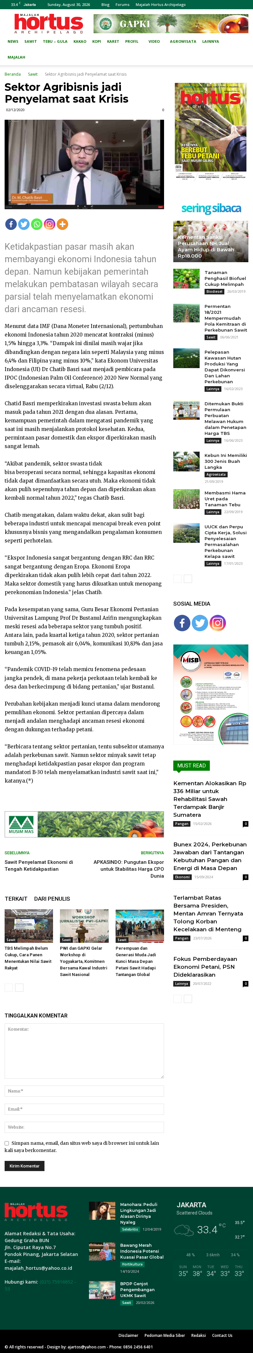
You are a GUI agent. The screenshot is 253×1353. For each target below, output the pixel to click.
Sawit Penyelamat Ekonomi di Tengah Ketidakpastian (39, 865)
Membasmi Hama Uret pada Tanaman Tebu (225, 498)
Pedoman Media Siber (165, 1335)
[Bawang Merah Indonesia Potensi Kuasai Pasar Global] (102, 1251)
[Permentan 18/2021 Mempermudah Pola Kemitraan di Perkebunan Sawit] (186, 312)
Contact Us (222, 1335)
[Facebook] (11, 224)
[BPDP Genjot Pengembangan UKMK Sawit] (102, 1290)
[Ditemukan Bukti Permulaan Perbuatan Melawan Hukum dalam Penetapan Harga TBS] (186, 410)
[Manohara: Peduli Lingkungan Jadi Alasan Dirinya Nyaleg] (102, 1211)
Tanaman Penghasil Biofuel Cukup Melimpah (225, 278)
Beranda (13, 74)
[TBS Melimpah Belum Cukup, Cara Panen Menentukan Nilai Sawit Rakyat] (29, 925)
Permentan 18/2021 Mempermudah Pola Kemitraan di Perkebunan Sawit (226, 318)
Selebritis (130, 1229)
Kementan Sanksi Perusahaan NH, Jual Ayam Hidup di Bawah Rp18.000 (206, 246)
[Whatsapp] (36, 224)
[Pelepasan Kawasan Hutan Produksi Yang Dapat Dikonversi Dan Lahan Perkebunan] (186, 358)
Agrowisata (183, 41)
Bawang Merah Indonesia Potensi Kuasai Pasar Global (142, 1251)
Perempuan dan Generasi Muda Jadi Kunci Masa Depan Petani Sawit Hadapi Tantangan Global (136, 961)
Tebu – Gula (55, 41)
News (13, 41)
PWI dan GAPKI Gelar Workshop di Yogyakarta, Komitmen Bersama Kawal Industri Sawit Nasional (83, 961)
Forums (122, 4)
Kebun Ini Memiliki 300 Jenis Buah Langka (226, 461)
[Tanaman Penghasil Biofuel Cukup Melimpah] (186, 278)
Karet (113, 41)
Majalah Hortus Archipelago (161, 4)
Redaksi (198, 1335)
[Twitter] (24, 224)
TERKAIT (16, 898)
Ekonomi (182, 877)
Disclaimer (128, 1335)
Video (154, 41)
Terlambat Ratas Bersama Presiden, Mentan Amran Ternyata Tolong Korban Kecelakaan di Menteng (208, 913)
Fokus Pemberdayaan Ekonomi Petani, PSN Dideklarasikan (205, 967)
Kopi (96, 41)
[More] (62, 224)
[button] (240, 41)
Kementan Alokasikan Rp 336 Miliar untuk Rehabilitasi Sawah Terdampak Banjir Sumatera (209, 799)
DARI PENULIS (52, 898)
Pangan (181, 823)
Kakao (79, 41)
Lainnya (210, 41)
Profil (131, 41)
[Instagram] (49, 224)
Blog (105, 4)
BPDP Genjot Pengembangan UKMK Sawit (137, 1289)
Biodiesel (214, 291)
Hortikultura (132, 1264)
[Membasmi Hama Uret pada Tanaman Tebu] (186, 499)
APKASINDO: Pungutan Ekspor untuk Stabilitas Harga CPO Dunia (129, 869)
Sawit (30, 41)
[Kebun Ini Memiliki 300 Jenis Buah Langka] (186, 461)
